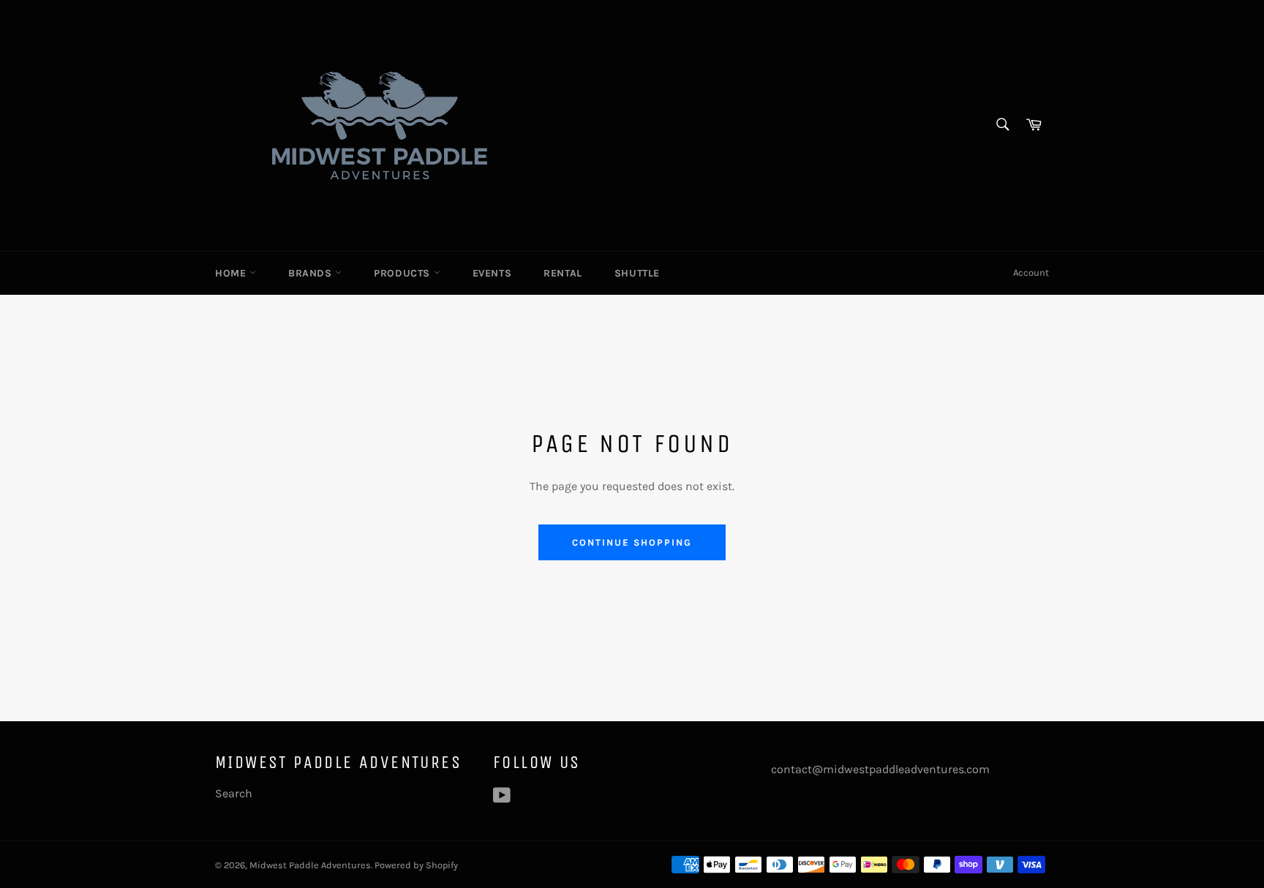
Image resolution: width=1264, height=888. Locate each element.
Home (232, 273)
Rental (562, 273)
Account (1031, 272)
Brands (311, 273)
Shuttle (637, 273)
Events (492, 273)
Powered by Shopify (416, 864)
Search (233, 793)
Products (403, 273)
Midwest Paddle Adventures (310, 864)
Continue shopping (631, 542)
